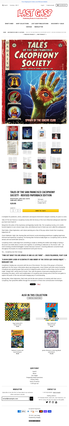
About (34, 373)
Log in (42, 5)
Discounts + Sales (57, 23)
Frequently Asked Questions (34, 377)
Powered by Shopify (34, 417)
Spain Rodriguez (17, 352)
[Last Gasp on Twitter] (47, 402)
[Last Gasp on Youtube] (56, 402)
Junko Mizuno (51, 352)
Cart (62, 5)
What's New (9, 23)
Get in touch (56, 392)
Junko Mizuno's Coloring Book (51, 350)
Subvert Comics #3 (17, 350)
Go (31, 398)
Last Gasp (37, 415)
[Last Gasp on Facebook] (50, 402)
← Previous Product (29, 34)
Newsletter (38, 27)
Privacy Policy (34, 379)
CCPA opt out (35, 383)
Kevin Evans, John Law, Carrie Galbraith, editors (20, 199)
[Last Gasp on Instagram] (53, 402)
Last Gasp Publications (39, 23)
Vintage (29, 27)
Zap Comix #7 (51, 323)
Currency (12, 5)
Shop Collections (22, 23)
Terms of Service (34, 381)
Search (34, 371)
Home (4, 32)
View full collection (34, 298)
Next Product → (42, 34)
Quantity (12, 208)
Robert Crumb (17, 325)
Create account (50, 5)
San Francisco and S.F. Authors (16, 32)
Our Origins (34, 375)
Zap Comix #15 (17, 323)
